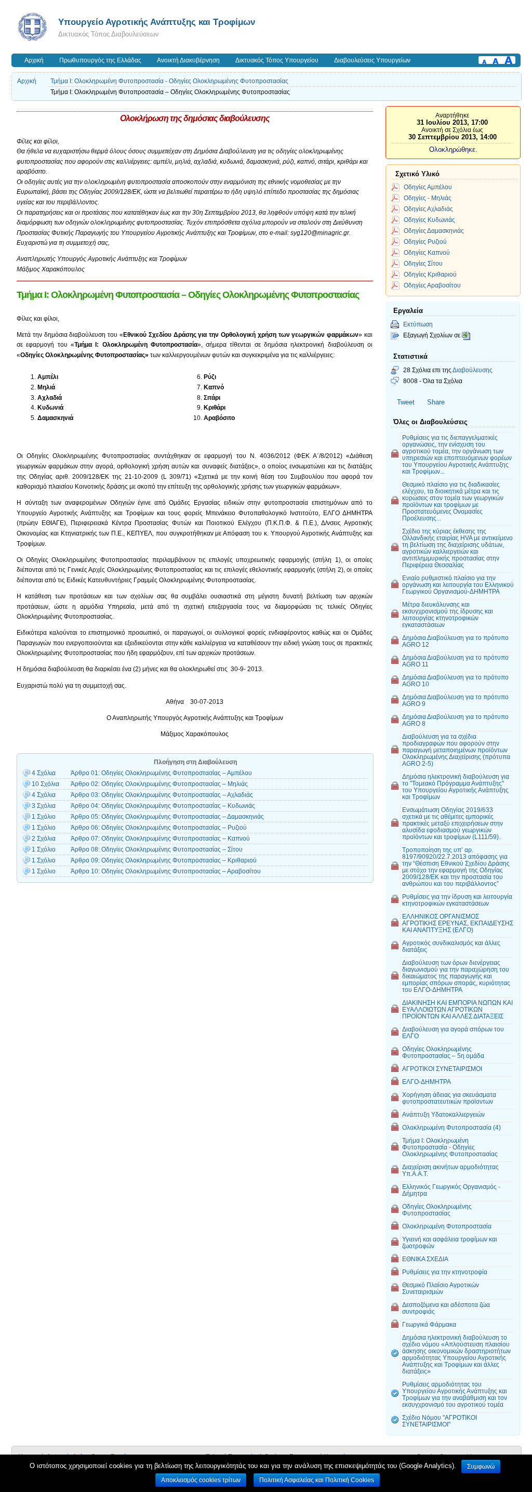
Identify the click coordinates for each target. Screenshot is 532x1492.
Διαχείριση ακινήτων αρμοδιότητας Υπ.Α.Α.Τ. (450, 1170)
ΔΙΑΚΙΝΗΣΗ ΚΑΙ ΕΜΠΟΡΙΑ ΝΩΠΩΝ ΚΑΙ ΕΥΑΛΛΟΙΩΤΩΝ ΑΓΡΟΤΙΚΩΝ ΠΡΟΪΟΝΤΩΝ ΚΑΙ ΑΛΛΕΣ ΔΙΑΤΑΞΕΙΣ (457, 1009)
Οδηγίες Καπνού (427, 252)
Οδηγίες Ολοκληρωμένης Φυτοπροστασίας (437, 1209)
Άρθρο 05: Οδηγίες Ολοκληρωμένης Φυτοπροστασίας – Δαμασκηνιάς (167, 817)
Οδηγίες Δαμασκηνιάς (434, 230)
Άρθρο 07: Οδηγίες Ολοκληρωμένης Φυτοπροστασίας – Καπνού (160, 838)
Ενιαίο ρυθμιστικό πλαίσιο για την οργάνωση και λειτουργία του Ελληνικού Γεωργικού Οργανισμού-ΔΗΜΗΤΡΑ (458, 584)
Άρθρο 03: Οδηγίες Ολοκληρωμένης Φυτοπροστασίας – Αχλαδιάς (162, 795)
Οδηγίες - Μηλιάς (427, 197)
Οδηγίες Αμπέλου (428, 187)
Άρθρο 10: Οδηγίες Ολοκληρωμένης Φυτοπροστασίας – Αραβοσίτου (166, 871)
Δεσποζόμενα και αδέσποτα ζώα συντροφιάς (446, 1308)
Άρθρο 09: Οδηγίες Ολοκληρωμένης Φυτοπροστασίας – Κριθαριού (164, 860)
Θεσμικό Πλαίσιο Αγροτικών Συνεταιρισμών (440, 1288)
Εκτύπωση (418, 324)
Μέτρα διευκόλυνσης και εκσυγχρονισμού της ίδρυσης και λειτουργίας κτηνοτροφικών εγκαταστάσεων (447, 614)
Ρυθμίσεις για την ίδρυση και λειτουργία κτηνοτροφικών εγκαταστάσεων (457, 900)
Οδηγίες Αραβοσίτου (432, 285)
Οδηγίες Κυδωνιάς (429, 219)
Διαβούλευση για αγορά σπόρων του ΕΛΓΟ (453, 1032)
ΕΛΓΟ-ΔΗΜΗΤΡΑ (426, 1081)
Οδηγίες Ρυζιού (425, 241)
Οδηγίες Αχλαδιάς (428, 208)
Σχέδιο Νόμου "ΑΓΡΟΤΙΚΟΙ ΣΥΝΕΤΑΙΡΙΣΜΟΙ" (439, 1421)
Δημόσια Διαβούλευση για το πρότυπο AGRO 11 (455, 661)
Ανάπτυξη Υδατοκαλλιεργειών (443, 1114)
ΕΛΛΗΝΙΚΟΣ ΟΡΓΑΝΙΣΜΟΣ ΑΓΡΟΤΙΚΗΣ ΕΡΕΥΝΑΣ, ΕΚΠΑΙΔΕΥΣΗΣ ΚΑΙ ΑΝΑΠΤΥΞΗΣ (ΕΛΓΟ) (457, 923)
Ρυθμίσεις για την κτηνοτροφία (444, 1271)
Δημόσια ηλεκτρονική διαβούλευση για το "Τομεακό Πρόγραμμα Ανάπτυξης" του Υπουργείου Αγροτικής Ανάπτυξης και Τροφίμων (455, 786)
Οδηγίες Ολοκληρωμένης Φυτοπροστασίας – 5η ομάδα (443, 1052)
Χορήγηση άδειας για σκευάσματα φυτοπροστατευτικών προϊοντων (449, 1098)
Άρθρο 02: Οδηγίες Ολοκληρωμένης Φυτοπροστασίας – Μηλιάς (159, 784)
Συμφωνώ (481, 1466)
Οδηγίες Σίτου (423, 263)
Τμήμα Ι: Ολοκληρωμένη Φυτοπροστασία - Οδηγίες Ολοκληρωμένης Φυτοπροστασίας (169, 81)
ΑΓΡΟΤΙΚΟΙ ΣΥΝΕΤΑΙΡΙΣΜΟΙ (442, 1068)
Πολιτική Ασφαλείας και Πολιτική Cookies (316, 1480)
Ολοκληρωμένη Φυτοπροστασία (446, 1226)
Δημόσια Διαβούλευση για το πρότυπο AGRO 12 (455, 641)
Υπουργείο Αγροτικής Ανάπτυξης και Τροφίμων (156, 22)
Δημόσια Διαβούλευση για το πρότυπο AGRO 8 (455, 720)
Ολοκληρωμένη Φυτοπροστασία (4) (451, 1127)
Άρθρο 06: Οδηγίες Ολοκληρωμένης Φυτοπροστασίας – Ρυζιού (159, 827)
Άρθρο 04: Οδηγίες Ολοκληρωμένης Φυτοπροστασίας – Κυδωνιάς (163, 806)
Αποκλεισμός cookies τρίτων (201, 1480)
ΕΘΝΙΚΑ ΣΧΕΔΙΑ (425, 1258)
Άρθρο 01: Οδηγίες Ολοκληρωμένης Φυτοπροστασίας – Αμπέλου (161, 773)
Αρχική (34, 60)
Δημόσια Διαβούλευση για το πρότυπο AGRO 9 (455, 700)
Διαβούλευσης (473, 370)
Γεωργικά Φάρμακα (429, 1324)
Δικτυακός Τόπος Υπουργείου (276, 60)
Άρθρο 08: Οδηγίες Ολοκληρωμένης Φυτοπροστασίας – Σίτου (157, 849)
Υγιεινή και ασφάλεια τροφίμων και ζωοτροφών (449, 1242)
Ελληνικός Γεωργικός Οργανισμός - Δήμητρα (451, 1190)
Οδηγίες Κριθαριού (430, 274)
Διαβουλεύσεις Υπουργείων (372, 60)
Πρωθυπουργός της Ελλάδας (100, 60)
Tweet (406, 402)
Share (436, 402)
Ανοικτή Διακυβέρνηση (188, 60)
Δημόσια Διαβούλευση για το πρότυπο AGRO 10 (455, 680)
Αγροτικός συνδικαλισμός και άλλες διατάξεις (451, 946)
